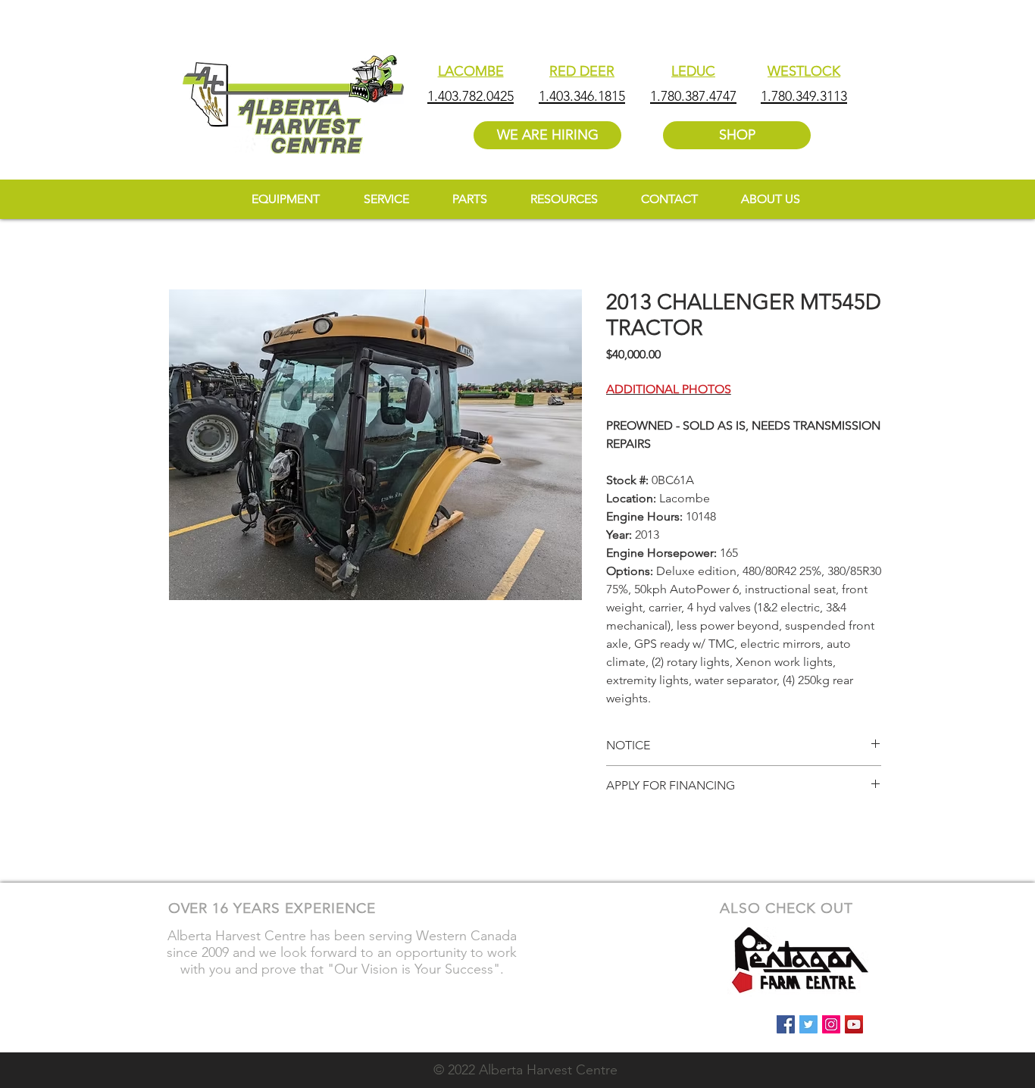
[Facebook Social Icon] (786, 1024)
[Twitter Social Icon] (808, 1024)
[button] (563, 199)
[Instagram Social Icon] (831, 1024)
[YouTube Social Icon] (854, 1024)
